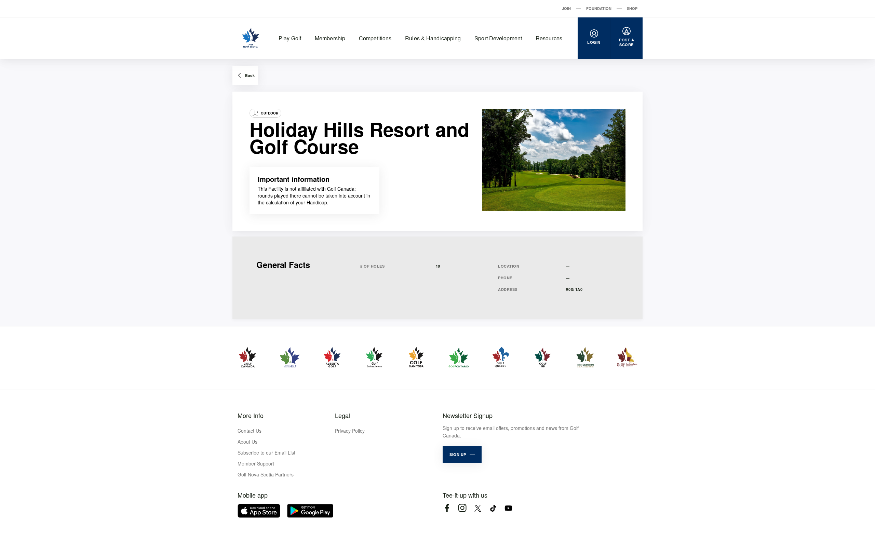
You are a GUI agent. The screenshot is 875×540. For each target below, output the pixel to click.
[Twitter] (477, 508)
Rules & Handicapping (433, 38)
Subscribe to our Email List (266, 452)
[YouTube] (508, 508)
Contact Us (249, 430)
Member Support (256, 463)
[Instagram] (462, 508)
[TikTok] (493, 508)
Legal (342, 415)
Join (566, 8)
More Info (251, 415)
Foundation (598, 8)
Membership (330, 38)
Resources (549, 38)
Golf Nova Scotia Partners (266, 474)
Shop (632, 8)
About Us (247, 441)
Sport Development (498, 38)
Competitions (375, 38)
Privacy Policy (350, 430)
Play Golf (290, 38)
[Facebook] (447, 508)
